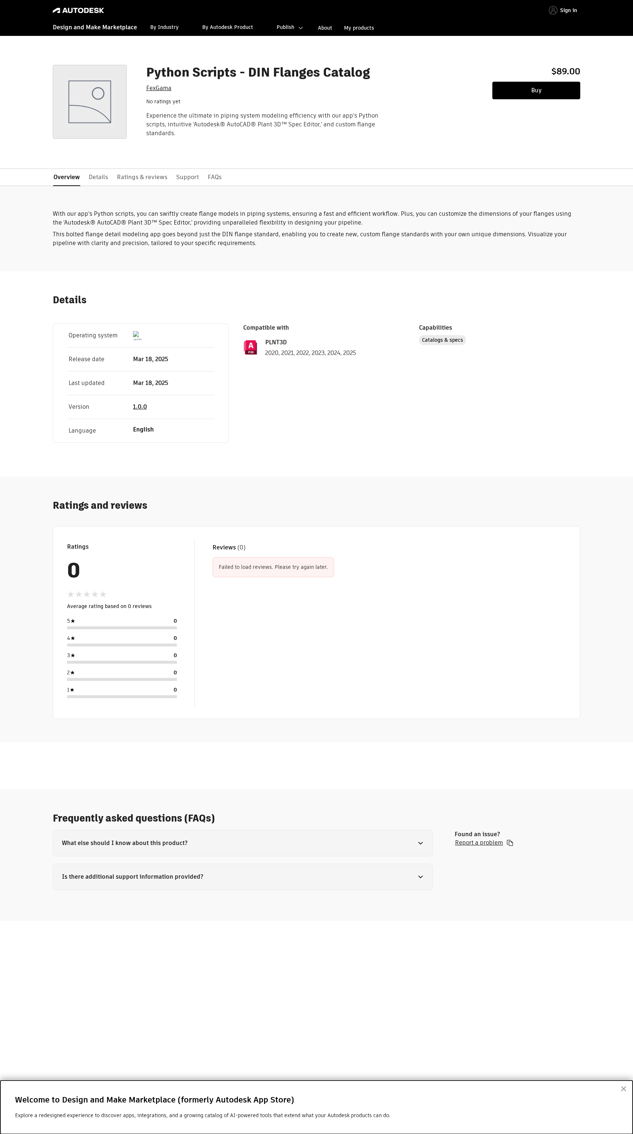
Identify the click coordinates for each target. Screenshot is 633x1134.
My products (359, 28)
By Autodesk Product (227, 27)
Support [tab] (187, 177)
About (325, 28)
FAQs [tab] (215, 177)
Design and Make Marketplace (95, 27)
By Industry (164, 27)
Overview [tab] (66, 177)
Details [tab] (98, 177)
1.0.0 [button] (140, 407)
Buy (536, 90)
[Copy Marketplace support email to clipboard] (510, 842)
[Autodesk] (78, 10)
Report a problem (479, 843)
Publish (285, 27)
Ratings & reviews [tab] (142, 177)
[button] (242, 843)
